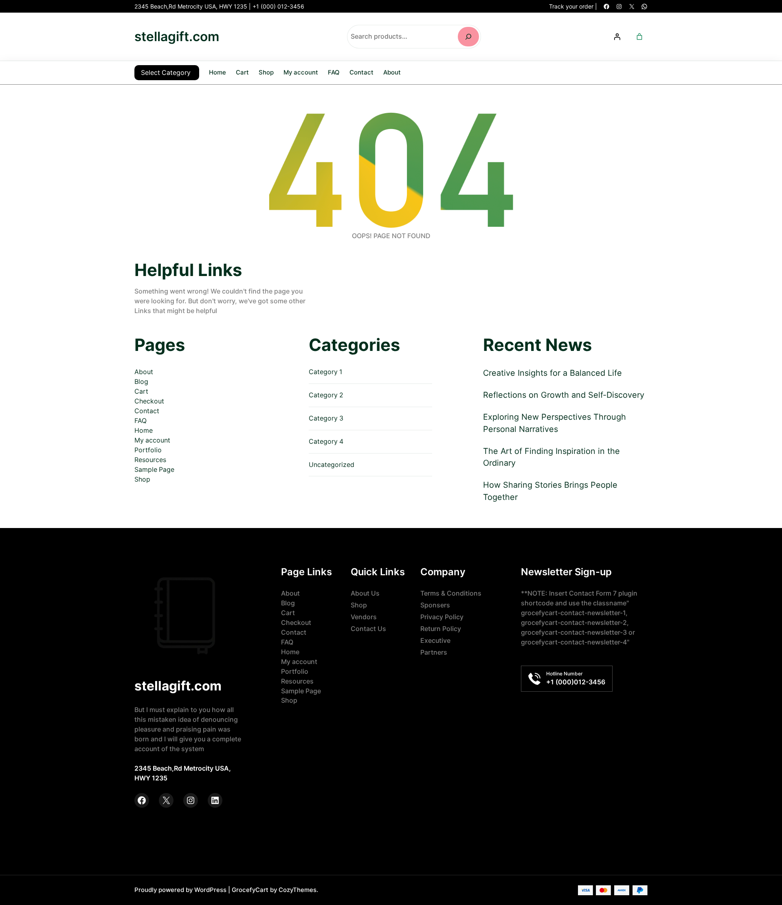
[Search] (468, 36)
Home (217, 72)
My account (152, 440)
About (143, 372)
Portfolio (148, 450)
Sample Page (154, 469)
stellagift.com (176, 36)
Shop (142, 479)
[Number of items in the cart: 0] (639, 36)
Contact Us (368, 629)
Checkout (149, 401)
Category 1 (325, 372)
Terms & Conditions (450, 593)
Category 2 (326, 395)
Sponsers (435, 605)
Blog (141, 382)
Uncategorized (331, 465)
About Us (365, 593)
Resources (150, 460)
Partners (433, 652)
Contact (146, 411)
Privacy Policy (441, 617)
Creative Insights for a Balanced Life (552, 373)
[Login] (617, 36)
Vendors (364, 617)
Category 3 (326, 418)
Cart (141, 391)
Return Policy (440, 629)
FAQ (140, 421)
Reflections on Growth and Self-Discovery (563, 395)
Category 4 (326, 441)
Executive (435, 640)
